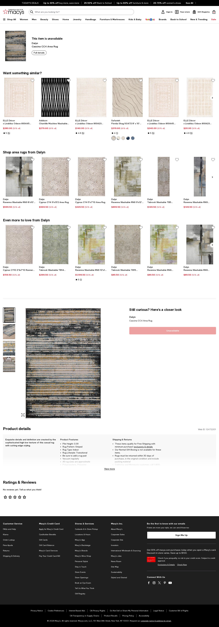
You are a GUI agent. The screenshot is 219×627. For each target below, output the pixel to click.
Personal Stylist (81, 561)
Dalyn (35, 43)
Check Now (182, 565)
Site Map (115, 567)
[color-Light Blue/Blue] (133, 138)
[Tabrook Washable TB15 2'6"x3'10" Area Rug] (127, 244)
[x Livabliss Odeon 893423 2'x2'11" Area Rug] (200, 97)
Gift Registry (80, 594)
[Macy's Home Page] (13, 12)
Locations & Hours (82, 535)
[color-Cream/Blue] (118, 138)
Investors (114, 545)
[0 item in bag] (214, 12)
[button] (55, 363)
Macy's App (80, 540)
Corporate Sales (118, 535)
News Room (116, 561)
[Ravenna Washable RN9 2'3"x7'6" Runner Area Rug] (200, 176)
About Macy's (116, 529)
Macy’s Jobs (116, 556)
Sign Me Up (181, 535)
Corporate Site (117, 540)
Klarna (5, 535)
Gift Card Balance (46, 545)
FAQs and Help (9, 529)
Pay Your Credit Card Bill (49, 556)
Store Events (80, 572)
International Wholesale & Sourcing (126, 551)
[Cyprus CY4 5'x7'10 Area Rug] (91, 176)
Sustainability (116, 572)
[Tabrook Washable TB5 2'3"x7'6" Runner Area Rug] (163, 176)
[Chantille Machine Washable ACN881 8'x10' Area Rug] (55, 97)
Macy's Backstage (82, 545)
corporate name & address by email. (156, 621)
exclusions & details (143, 447)
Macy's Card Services (48, 551)
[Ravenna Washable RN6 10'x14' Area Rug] (91, 244)
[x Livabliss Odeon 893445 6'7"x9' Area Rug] (163, 97)
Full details (39, 52)
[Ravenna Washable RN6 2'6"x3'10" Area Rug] (163, 244)
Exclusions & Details (166, 565)
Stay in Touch (80, 567)
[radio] (113, 138)
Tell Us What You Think (84, 588)
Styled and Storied (119, 578)
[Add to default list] (32, 80)
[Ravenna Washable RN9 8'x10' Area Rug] (19, 176)
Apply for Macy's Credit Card (51, 529)
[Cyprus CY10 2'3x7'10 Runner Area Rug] (19, 244)
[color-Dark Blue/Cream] (128, 138)
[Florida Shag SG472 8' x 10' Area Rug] (127, 97)
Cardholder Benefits (47, 535)
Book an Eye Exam (83, 583)
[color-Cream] (113, 138)
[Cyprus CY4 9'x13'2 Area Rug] (55, 176)
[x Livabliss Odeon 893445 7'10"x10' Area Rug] (19, 97)
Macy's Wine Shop (83, 556)
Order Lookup (9, 540)
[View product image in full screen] (23, 415)
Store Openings (81, 578)
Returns (6, 551)
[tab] (9, 315)
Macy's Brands (81, 551)
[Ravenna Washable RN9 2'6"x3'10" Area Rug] (200, 244)
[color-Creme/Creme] (123, 138)
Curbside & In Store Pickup (86, 529)
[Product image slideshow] (63, 363)
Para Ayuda (8, 545)
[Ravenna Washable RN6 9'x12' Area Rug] (127, 176)
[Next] (212, 97)
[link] (19, 127)
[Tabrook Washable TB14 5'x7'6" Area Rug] (55, 244)
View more (109, 468)
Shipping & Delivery (11, 556)
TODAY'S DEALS (30, 3)
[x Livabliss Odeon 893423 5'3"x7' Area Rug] (91, 97)
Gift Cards (43, 540)
